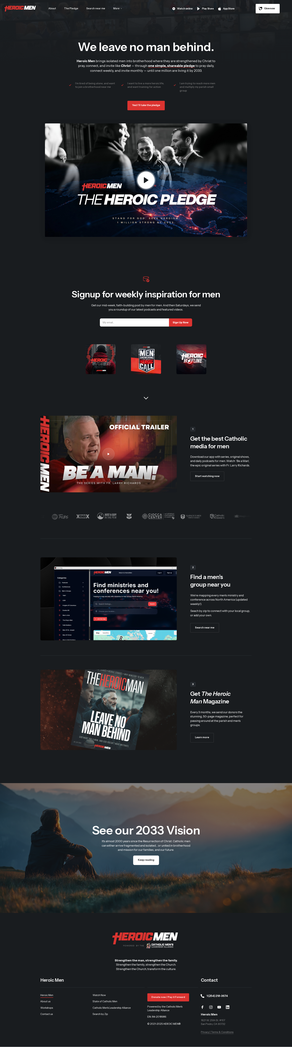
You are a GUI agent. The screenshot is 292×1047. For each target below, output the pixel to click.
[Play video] (146, 180)
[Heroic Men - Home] (20, 9)
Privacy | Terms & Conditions (217, 1032)
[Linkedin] (229, 1007)
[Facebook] (204, 1007)
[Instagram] (212, 1007)
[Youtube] (220, 1007)
